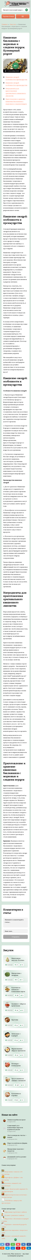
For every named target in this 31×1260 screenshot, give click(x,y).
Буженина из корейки (16, 1094)
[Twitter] (7, 1248)
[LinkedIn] (28, 1248)
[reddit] (23, 1248)
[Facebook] (28, 1244)
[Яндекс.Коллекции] (18, 1244)
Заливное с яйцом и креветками (18, 1005)
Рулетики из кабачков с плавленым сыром (18, 989)
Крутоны (14, 1020)
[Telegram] (2, 1244)
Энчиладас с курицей (16, 1035)
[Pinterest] (18, 1248)
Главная (5, 24)
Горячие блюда (8, 16)
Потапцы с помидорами (16, 1064)
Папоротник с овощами (16, 974)
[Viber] (7, 1244)
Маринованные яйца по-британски (18, 1049)
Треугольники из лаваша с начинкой (18, 1079)
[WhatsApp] (13, 1244)
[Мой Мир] (13, 1248)
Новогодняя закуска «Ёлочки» (17, 959)
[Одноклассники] (2, 1248)
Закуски (13, 24)
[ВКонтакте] (23, 1244)
